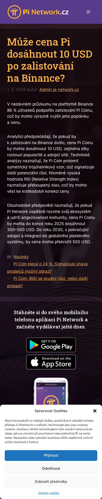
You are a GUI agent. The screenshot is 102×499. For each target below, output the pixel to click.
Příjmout (51, 455)
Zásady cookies (48, 492)
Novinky (21, 256)
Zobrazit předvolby (51, 481)
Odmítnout (51, 468)
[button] (95, 410)
